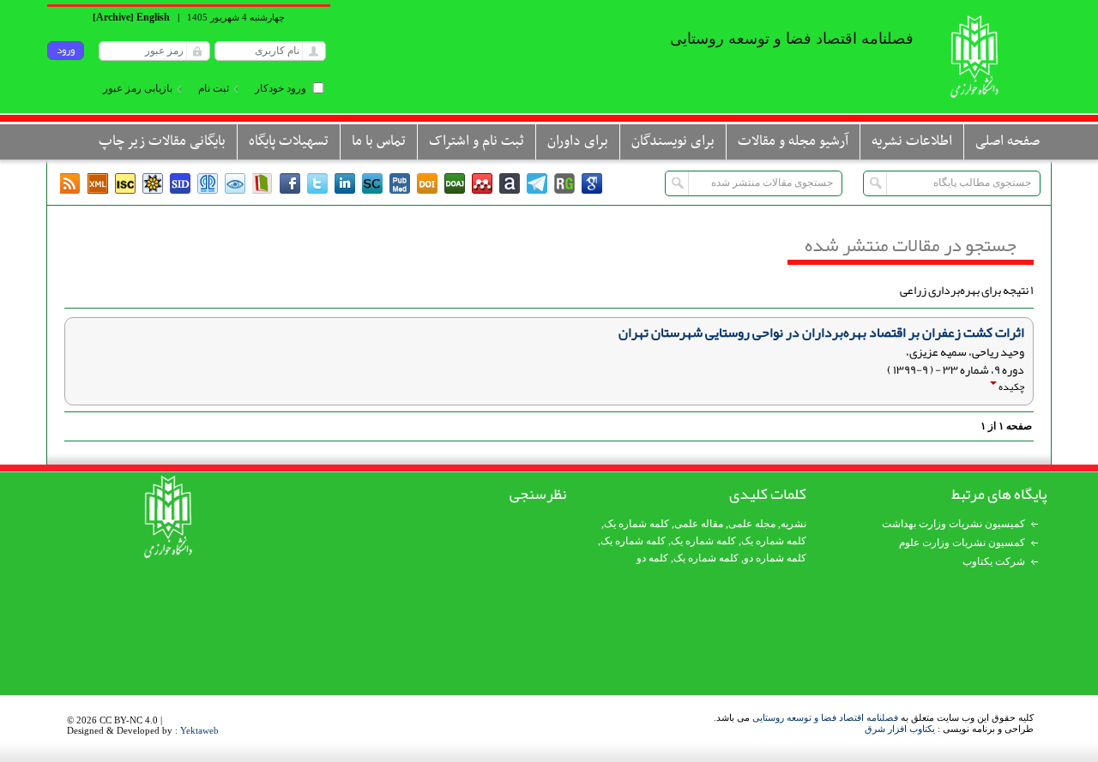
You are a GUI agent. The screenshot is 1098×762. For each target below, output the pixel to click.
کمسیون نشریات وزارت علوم (962, 543)
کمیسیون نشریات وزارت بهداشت (953, 524)
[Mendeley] (482, 183)
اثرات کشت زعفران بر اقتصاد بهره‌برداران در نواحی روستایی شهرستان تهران (821, 332)
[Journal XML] (97, 183)
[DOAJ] (454, 183)
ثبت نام (213, 88)
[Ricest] (152, 183)
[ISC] (125, 183)
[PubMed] (399, 183)
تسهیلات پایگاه (289, 141)
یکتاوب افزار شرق (900, 728)
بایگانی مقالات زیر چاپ (162, 141)
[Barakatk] (207, 183)
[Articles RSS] (70, 183)
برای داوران (577, 141)
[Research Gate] (564, 183)
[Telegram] (537, 183)
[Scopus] (372, 183)
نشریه (793, 524)
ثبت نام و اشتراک (476, 141)
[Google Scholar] (592, 183)
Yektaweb (199, 730)
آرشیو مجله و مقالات (793, 141)
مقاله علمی (698, 524)
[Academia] (509, 183)
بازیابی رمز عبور (137, 88)
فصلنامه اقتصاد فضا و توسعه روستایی (825, 717)
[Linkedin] (345, 183)
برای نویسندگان (673, 141)
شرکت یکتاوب (993, 561)
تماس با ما (379, 141)
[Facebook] (290, 183)
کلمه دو (652, 558)
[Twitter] (317, 183)
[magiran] (262, 183)
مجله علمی (751, 524)
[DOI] (427, 183)
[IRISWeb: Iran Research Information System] (235, 183)
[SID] (180, 183)
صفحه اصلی (1007, 141)
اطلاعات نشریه (912, 141)
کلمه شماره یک (636, 524)
